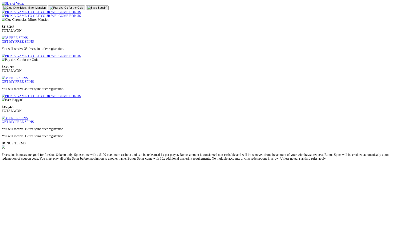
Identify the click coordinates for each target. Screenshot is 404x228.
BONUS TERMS (14, 143)
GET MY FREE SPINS (18, 41)
